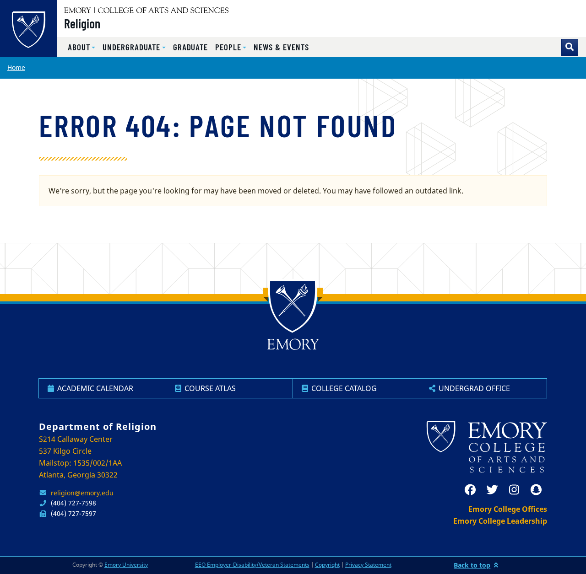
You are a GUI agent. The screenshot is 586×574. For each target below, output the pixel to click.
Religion (82, 23)
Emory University (126, 565)
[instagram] (514, 489)
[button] (81, 47)
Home (16, 67)
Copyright (327, 565)
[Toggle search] (569, 47)
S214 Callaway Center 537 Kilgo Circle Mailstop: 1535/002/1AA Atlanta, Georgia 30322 (80, 457)
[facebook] (470, 489)
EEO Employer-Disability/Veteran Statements (252, 565)
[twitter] (492, 489)
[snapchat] (536, 489)
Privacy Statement (368, 565)
